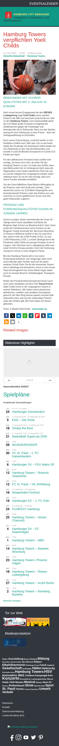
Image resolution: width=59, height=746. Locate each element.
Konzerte (10, 678)
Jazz (21, 675)
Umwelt (44, 688)
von (29, 380)
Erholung (30, 665)
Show (29, 685)
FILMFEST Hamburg (26, 509)
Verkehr (7, 692)
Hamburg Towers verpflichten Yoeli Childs (24, 40)
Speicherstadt (39, 686)
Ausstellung (15, 658)
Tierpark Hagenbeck (31, 689)
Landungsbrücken (39, 679)
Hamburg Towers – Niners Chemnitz (29, 519)
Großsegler (27, 669)
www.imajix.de (39, 309)
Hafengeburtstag (8, 672)
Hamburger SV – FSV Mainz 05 (33, 464)
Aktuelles (8, 56)
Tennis (20, 689)
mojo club (8, 682)
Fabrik (43, 665)
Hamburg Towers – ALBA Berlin (33, 583)
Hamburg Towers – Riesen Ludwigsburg (29, 573)
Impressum (7, 703)
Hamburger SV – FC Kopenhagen (25, 530)
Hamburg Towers (36, 56)
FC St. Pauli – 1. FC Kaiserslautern (25, 454)
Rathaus (5, 686)
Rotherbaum (16, 685)
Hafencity (48, 668)
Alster (5, 659)
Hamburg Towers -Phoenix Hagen (29, 561)
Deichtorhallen (16, 662)
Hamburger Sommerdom (28, 411)
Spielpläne (16, 394)
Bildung (43, 658)
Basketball (19, 56)
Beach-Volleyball (30, 659)
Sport (49, 685)
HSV (48, 671)
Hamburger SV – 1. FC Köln (30, 500)
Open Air (47, 682)
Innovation (9, 675)
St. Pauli (8, 688)
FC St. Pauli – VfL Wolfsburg (31, 484)
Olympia (39, 682)
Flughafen (50, 665)
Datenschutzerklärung (13, 711)
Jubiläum (30, 675)
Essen (36, 665)
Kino (50, 675)
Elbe (23, 662)
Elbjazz (38, 661)
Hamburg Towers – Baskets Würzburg (30, 550)
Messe (50, 679)
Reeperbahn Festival (26, 492)
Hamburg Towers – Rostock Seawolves (30, 474)
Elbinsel (29, 662)
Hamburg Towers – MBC (28, 540)
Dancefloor (6, 662)
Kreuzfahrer (25, 679)
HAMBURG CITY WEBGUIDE (31, 14)
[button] (6, 315)
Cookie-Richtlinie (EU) (13, 715)
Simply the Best (22, 428)
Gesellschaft (12, 668)
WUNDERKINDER (24, 444)
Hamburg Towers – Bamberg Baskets (31, 593)
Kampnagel (41, 675)
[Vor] (49, 380)
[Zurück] (9, 380)
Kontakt (6, 707)
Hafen (36, 668)
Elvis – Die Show (23, 420)
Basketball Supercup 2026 (29, 436)
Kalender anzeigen (12, 601)
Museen (19, 682)
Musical (29, 682)
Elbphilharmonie (13, 664)
